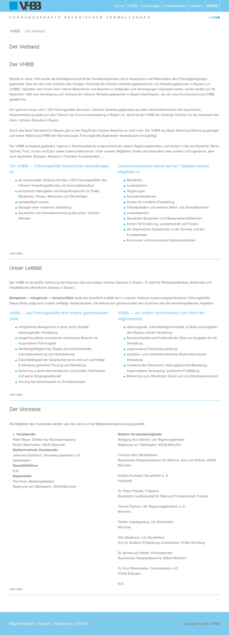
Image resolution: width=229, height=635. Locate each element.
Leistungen (152, 5)
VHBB (132, 5)
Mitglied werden (22, 623)
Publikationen (175, 5)
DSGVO (81, 623)
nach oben (16, 253)
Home (119, 5)
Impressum (62, 623)
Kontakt (195, 5)
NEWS (212, 5)
